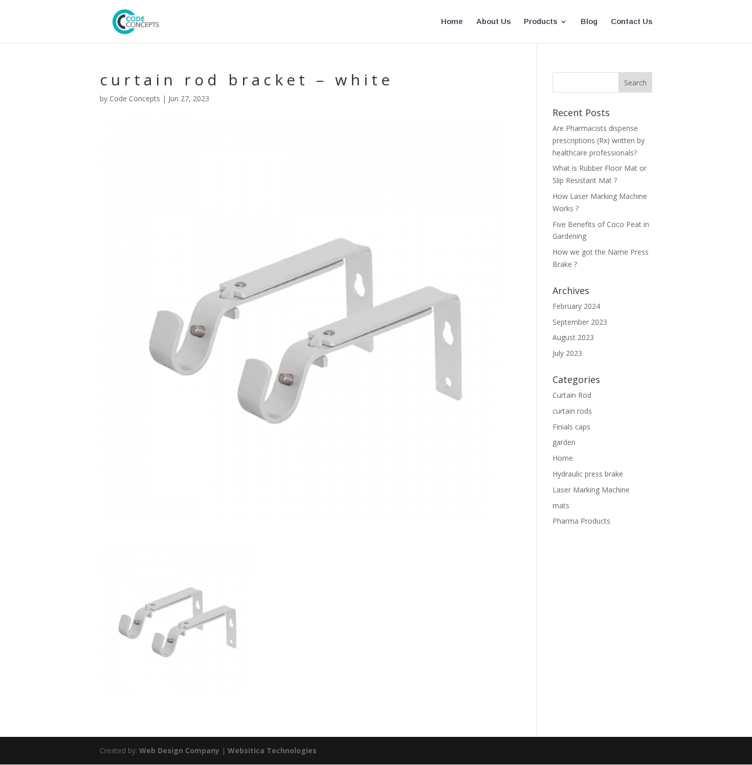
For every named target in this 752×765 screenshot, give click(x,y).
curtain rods (572, 411)
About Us (493, 22)
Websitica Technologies (272, 750)
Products (540, 22)
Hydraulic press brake (587, 474)
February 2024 (576, 306)
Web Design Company (179, 750)
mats (560, 505)
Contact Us (631, 22)
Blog (589, 22)
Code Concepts (134, 98)
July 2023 (567, 353)
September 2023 (579, 322)
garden (564, 442)
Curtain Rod (571, 395)
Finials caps (571, 427)
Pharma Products (581, 521)
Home (452, 22)
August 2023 (573, 337)
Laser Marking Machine (591, 489)
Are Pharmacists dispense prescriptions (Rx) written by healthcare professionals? (598, 140)
